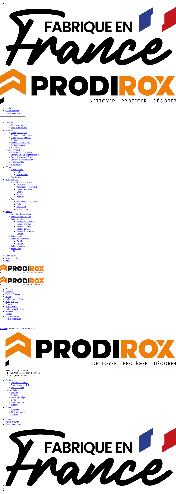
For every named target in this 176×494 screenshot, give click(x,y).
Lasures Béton (17, 169)
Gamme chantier (23, 224)
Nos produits (22, 174)
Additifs (14, 251)
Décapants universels (20, 125)
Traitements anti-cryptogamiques (25, 155)
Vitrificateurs (22, 209)
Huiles (19, 204)
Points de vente (12, 316)
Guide (19, 172)
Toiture (19, 243)
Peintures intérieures (19, 219)
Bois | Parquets (12, 179)
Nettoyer (9, 130)
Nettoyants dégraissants (21, 137)
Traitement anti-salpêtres (21, 157)
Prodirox (9, 380)
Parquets (14, 199)
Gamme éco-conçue (25, 231)
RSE (8, 260)
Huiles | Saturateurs (24, 189)
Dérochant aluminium (20, 142)
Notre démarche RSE (15, 309)
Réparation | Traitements (27, 187)
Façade (19, 241)
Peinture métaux (18, 246)
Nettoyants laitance (19, 140)
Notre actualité (12, 258)
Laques (19, 234)
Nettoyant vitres (18, 145)
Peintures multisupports (21, 216)
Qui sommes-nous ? (19, 382)
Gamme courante (23, 226)
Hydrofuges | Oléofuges (21, 152)
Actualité (9, 311)
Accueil (3, 328)
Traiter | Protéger (13, 150)
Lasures (19, 192)
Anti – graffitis (17, 162)
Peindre (9, 211)
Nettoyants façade (19, 132)
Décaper (9, 123)
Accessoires (16, 147)
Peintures (20, 197)
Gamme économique (25, 221)
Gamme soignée (23, 229)
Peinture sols (16, 236)
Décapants (21, 184)
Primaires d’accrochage (21, 214)
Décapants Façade (19, 127)
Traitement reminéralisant (22, 160)
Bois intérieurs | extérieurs (22, 182)
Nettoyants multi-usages (21, 135)
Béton (8, 167)
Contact (9, 314)
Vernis (19, 194)
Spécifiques (16, 248)
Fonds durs (21, 206)
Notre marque (11, 256)
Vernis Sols (16, 177)
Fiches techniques (13, 319)
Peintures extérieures (20, 239)
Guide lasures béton (14, 299)
